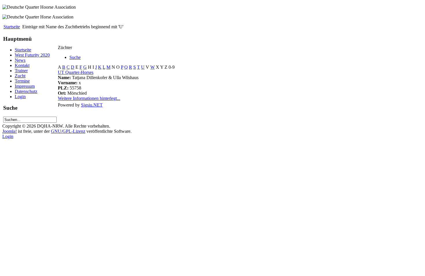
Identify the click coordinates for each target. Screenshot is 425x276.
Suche (75, 57)
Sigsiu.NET (92, 104)
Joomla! (9, 131)
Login (7, 136)
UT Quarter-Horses (75, 72)
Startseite (11, 26)
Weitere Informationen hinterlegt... (89, 98)
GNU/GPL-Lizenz (68, 131)
